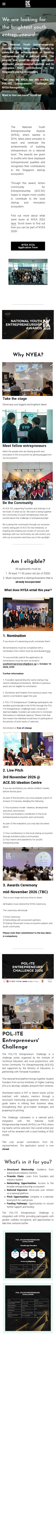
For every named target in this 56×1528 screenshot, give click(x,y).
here (13, 223)
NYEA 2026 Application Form (28, 246)
